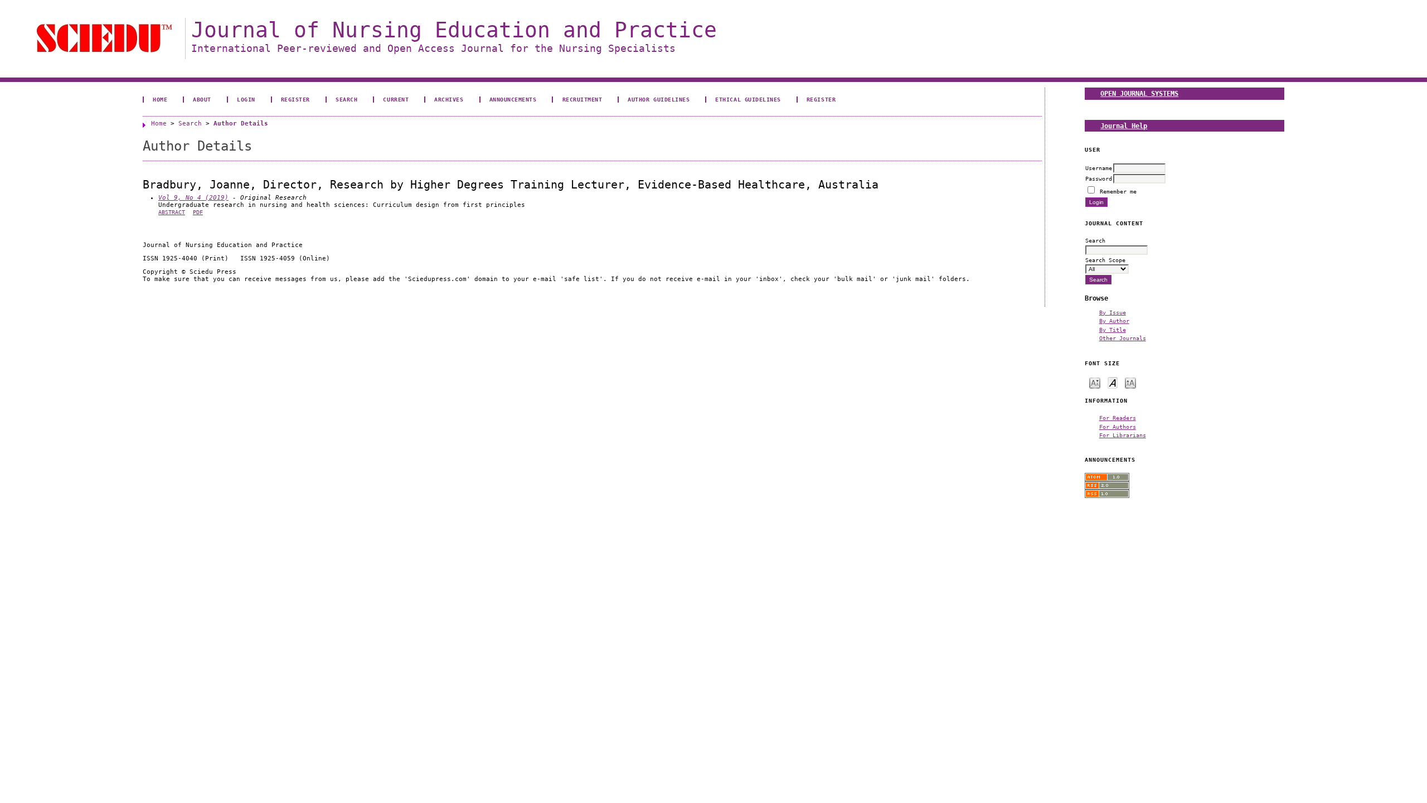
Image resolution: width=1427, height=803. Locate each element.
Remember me (1118, 191)
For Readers (1117, 417)
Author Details (240, 123)
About (202, 99)
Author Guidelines (659, 99)
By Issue (1112, 312)
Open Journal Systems (1139, 93)
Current (396, 99)
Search (346, 99)
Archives (448, 99)
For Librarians (1122, 435)
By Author (1114, 320)
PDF (198, 212)
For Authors (1117, 426)
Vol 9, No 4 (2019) (193, 197)
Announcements (513, 99)
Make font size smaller (1094, 382)
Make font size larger (1130, 382)
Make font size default (1112, 382)
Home (160, 99)
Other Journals (1122, 338)
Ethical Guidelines (747, 99)
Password (1098, 178)
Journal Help (1123, 126)
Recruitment (582, 99)
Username (1098, 168)
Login (246, 99)
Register (295, 99)
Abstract (171, 212)
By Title (1112, 329)
